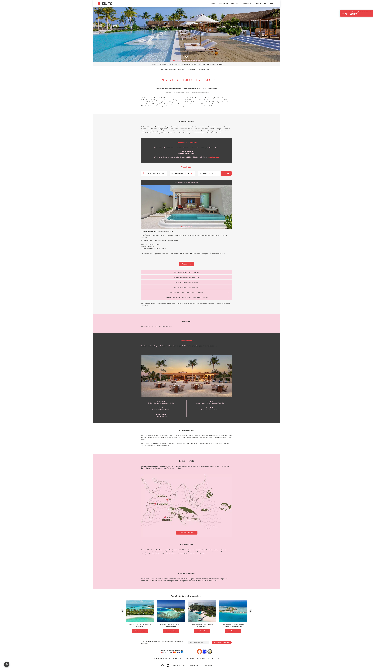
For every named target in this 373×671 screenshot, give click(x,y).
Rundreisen (235, 3)
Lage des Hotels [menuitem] (204, 69)
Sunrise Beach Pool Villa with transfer (186, 272)
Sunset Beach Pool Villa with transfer (186, 183)
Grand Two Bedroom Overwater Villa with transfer (186, 292)
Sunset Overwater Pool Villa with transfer (186, 287)
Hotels (212, 3)
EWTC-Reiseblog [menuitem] (206, 665)
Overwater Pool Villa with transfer (186, 282)
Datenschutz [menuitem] (193, 665)
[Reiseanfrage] (268, 3)
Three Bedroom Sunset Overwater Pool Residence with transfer (186, 297)
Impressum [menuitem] (176, 665)
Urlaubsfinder (223, 3)
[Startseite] (105, 4)
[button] (171, 60)
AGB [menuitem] (184, 665)
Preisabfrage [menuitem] (192, 69)
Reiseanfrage (186, 264)
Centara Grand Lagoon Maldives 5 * (173, 69)
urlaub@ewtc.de (213, 157)
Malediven (177, 64)
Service (258, 3)
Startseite (154, 64)
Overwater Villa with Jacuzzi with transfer (187, 277)
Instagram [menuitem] (168, 665)
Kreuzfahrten (247, 3)
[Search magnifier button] (265, 3)
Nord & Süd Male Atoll (191, 64)
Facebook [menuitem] (162, 665)
